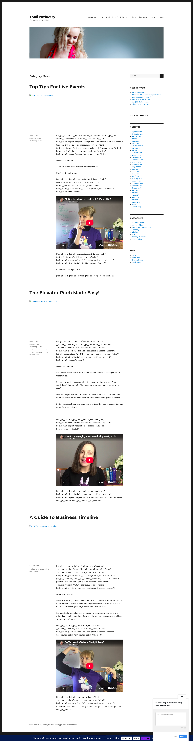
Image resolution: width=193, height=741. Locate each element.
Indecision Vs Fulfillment (141, 100)
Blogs (161, 17)
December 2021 (137, 146)
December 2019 (137, 183)
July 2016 (135, 200)
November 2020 (137, 160)
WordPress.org (137, 262)
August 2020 (136, 167)
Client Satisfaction (139, 17)
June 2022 (135, 141)
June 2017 (135, 195)
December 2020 (137, 157)
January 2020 (136, 181)
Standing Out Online (139, 237)
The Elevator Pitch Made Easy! (64, 292)
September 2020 (137, 165)
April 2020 (135, 174)
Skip (175, 736)
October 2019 (136, 188)
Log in (134, 255)
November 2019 (137, 186)
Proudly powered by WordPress (66, 725)
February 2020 (137, 179)
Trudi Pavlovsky (42, 17)
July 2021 (135, 150)
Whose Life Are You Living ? (141, 104)
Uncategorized (137, 239)
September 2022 (137, 134)
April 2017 (135, 197)
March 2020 (136, 176)
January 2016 (136, 204)
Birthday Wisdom (138, 93)
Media (152, 17)
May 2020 (135, 172)
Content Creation (35, 344)
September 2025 (137, 132)
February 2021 (137, 153)
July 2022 (135, 139)
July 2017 (135, 193)
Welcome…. (93, 17)
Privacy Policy (47, 725)
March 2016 (136, 202)
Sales (40, 141)
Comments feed (137, 260)
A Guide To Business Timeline (63, 517)
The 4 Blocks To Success (140, 102)
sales (37, 354)
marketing (38, 352)
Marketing (33, 141)
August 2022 (136, 136)
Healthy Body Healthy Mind (141, 227)
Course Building (35, 138)
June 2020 (135, 169)
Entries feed (136, 258)
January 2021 (136, 155)
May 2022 (135, 143)
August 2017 (136, 190)
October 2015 (136, 207)
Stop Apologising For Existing (114, 17)
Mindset (135, 232)
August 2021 (136, 148)
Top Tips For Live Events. (57, 86)
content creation (35, 350)
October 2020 (136, 162)
